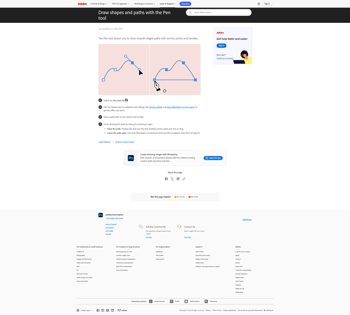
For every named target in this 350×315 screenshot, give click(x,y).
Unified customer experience (125, 259)
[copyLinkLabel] (184, 179)
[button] (259, 4)
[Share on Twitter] (172, 179)
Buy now (185, 4)
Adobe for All (239, 289)
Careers (238, 259)
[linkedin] (112, 310)
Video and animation (84, 263)
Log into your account (242, 252)
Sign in (267, 4)
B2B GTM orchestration (124, 266)
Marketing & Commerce (143, 4)
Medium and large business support (208, 266)
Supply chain (239, 277)
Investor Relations (241, 274)
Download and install (203, 255)
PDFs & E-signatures (119, 4)
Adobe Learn (200, 263)
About (237, 255)
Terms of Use (217, 310)
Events (237, 263)
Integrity (238, 285)
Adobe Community (202, 259)
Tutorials (108, 234)
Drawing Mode (155, 107)
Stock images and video (84, 277)
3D (77, 270)
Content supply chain (123, 255)
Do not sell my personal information (250, 310)
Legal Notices (104, 142)
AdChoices (269, 310)
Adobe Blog (239, 292)
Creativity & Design (98, 4)
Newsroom (239, 266)
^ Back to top (247, 220)
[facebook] (98, 310)
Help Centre (200, 252)
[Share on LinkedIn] (178, 179)
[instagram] (102, 310)
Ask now (149, 237)
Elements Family (82, 274)
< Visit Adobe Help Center (114, 218)
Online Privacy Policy (124, 142)
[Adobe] (82, 4)
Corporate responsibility (243, 270)
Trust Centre (239, 281)
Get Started (109, 227)
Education (159, 252)
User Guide (109, 231)
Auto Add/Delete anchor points (180, 107)
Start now (187, 237)
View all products (82, 281)
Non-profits (160, 255)
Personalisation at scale (124, 252)
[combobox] (219, 12)
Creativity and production (124, 263)
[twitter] (107, 310)
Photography (81, 255)
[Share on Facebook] (166, 179)
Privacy (208, 310)
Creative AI (80, 252)
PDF (78, 266)
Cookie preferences (229, 310)
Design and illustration (84, 259)
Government (160, 259)
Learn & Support (166, 4)
